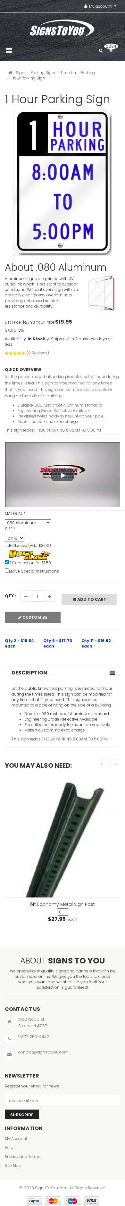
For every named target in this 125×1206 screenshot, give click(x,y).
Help (9, 1147)
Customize (34, 617)
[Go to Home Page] (10, 73)
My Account (16, 1138)
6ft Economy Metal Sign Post (62, 904)
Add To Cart (91, 599)
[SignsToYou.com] (62, 27)
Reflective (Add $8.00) (30, 545)
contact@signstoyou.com (43, 1052)
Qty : (10, 596)
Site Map (13, 1165)
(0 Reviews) (38, 353)
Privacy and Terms (22, 1156)
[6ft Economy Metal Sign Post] (62, 837)
